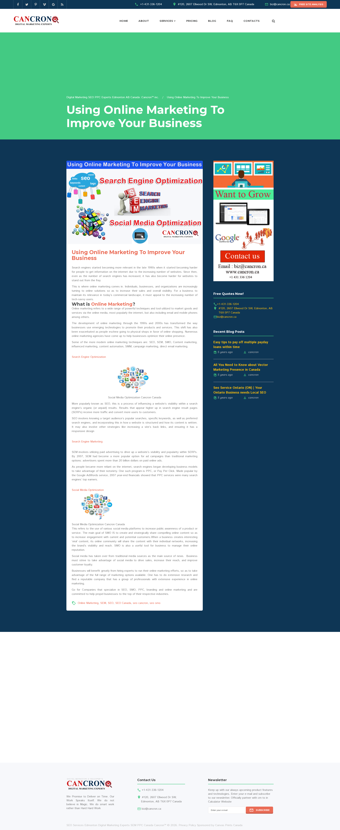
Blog (212, 21)
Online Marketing (112, 304)
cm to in (263, 798)
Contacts (251, 21)
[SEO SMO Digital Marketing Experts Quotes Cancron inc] (243, 221)
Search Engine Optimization (89, 357)
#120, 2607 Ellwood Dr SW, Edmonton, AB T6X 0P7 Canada (216, 4)
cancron (253, 352)
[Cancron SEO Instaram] (53, 4)
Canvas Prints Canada (228, 825)
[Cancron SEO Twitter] (26, 4)
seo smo (155, 603)
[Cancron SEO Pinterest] (35, 4)
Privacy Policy (187, 825)
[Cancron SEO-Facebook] (17, 4)
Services (166, 21)
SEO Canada (123, 603)
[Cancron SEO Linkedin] (44, 4)
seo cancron (140, 603)
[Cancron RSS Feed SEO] (62, 4)
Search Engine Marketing (87, 442)
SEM (103, 603)
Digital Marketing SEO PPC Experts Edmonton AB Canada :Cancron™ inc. (112, 97)
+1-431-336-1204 (151, 4)
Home (124, 21)
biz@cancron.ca (280, 4)
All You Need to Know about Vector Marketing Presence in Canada (240, 367)
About (143, 21)
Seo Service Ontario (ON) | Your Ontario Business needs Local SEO (239, 390)
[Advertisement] (170, 69)
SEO (111, 603)
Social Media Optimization (88, 490)
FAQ (230, 21)
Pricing (191, 21)
